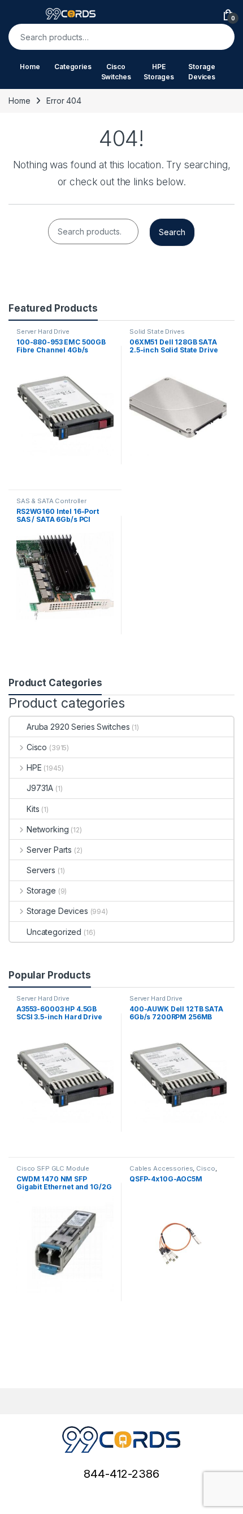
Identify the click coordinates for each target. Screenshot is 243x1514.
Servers (41, 870)
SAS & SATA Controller (51, 501)
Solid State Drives (156, 331)
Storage (41, 890)
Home (30, 66)
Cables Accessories (161, 1168)
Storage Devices (201, 71)
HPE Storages (159, 71)
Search (219, 37)
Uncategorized (54, 932)
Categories (73, 66)
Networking (47, 829)
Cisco (37, 747)
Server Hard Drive (43, 331)
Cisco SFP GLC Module (52, 1168)
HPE (34, 767)
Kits (33, 809)
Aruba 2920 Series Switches (78, 727)
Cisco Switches (116, 71)
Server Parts (49, 849)
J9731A (40, 788)
